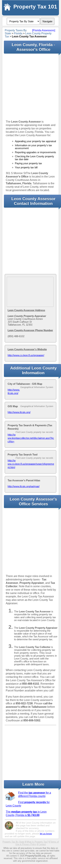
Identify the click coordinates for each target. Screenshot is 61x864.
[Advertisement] (30, 86)
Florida (18, 33)
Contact (42, 844)
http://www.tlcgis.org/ (19, 412)
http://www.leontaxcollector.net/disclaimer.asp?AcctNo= (31, 438)
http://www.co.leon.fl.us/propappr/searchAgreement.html (31, 464)
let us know (46, 833)
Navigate (47, 21)
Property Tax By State (13, 842)
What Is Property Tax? (37, 842)
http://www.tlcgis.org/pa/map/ (23, 486)
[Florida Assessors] (43, 30)
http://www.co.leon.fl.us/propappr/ (26, 355)
